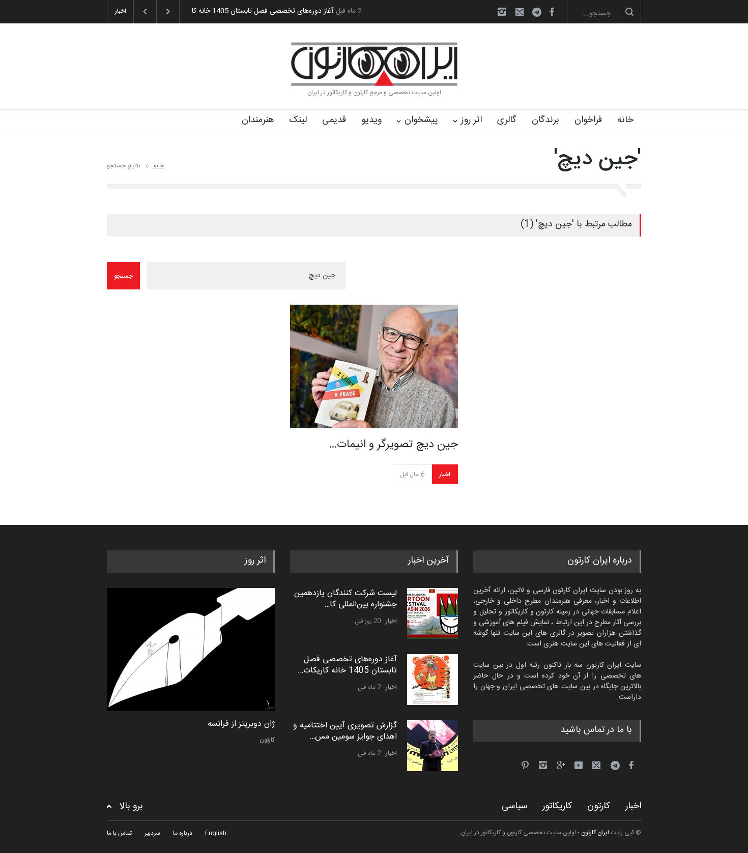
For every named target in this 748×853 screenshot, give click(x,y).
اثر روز (471, 120)
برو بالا (131, 806)
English (215, 833)
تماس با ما (119, 833)
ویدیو (371, 120)
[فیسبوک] (551, 11)
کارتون (267, 740)
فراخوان (588, 120)
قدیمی (334, 120)
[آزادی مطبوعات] (191, 649)
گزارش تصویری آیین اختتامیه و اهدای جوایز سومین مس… (345, 731)
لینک (298, 120)
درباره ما (182, 833)
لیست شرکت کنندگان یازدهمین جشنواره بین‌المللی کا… (345, 598)
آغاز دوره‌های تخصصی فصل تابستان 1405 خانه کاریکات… (347, 665)
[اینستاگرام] (501, 11)
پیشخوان (421, 120)
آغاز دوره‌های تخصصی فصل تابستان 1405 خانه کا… (260, 11)
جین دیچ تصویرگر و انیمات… (393, 444)
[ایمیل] (519, 11)
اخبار (444, 474)
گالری (506, 120)
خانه (625, 120)
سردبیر (152, 833)
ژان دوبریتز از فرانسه (241, 724)
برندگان (545, 120)
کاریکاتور (557, 806)
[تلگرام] (540, 13)
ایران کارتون (595, 833)
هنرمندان (258, 120)
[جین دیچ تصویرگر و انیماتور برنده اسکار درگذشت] (374, 366)
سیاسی (514, 806)
